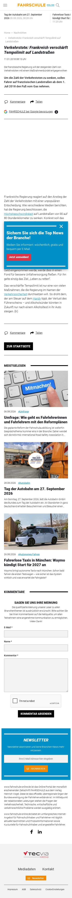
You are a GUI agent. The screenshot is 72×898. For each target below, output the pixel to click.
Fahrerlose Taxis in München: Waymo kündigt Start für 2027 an (34, 562)
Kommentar (10, 655)
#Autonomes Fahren (29, 554)
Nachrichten (20, 32)
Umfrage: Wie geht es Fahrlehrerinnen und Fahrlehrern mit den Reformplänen (35, 419)
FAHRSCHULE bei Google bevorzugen (31, 111)
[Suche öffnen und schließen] (56, 5)
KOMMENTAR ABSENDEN (36, 713)
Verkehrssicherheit (15, 294)
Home (7, 32)
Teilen (39, 101)
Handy (37, 298)
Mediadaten (27, 869)
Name (7, 641)
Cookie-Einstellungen (55, 889)
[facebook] (31, 831)
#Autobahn (24, 483)
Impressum (13, 889)
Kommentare (17, 101)
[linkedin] (40, 831)
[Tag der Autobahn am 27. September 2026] (36, 460)
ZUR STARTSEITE (18, 346)
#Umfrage (23, 411)
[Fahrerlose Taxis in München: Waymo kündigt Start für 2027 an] (36, 532)
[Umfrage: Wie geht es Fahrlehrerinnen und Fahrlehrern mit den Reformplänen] (36, 389)
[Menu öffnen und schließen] (6, 5)
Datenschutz (35, 889)
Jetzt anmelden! (19, 257)
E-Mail (7, 627)
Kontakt (48, 869)
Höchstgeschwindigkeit (18, 214)
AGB (24, 889)
